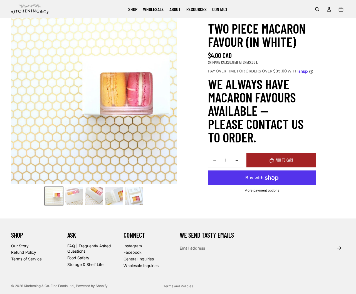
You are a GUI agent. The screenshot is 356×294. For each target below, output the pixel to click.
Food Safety (78, 257)
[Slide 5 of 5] (134, 196)
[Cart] (341, 9)
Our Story (20, 245)
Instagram (132, 245)
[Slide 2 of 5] (74, 196)
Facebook (132, 252)
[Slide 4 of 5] (114, 196)
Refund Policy (23, 252)
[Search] (317, 9)
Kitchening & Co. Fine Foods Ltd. (49, 286)
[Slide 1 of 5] (54, 196)
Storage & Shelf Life (85, 264)
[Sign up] (339, 248)
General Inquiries (138, 259)
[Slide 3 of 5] (94, 196)
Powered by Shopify (92, 286)
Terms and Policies (178, 286)
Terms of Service (26, 259)
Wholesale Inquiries (141, 265)
